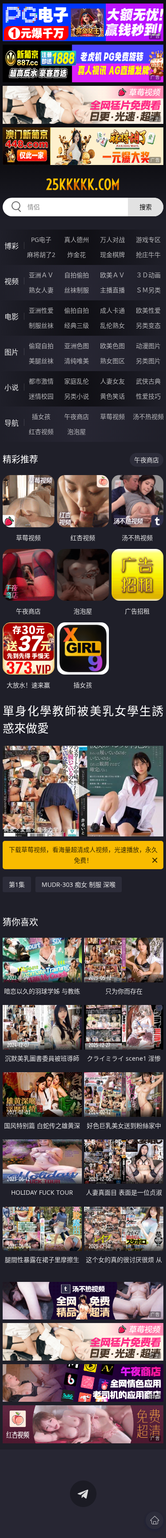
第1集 (17, 884)
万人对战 (112, 239)
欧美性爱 (148, 310)
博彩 (11, 246)
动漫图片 (148, 345)
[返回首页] (154, 1520)
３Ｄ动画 (148, 275)
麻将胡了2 (41, 254)
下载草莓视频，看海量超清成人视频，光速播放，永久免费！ (83, 854)
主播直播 (112, 290)
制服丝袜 (41, 325)
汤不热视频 (148, 416)
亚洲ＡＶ (41, 275)
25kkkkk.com (83, 184)
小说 (11, 387)
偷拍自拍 (76, 310)
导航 (11, 423)
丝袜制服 (76, 290)
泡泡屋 (76, 431)
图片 (11, 352)
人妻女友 (112, 381)
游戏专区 (148, 239)
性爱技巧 (148, 396)
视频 (11, 281)
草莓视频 (112, 416)
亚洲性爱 (41, 310)
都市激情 (41, 381)
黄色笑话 (112, 396)
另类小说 (76, 396)
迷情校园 (41, 396)
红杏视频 (41, 431)
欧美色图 (112, 345)
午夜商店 (76, 416)
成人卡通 (112, 310)
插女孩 (41, 416)
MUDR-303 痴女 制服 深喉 (79, 884)
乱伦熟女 (112, 325)
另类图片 (148, 361)
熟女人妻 (41, 290)
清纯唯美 (76, 361)
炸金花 (76, 254)
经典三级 (76, 325)
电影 (11, 317)
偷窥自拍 (41, 345)
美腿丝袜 (41, 361)
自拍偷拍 (76, 275)
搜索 (145, 207)
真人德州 (76, 239)
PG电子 (41, 239)
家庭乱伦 (76, 381)
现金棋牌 (112, 254)
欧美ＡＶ (112, 275)
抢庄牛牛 (148, 254)
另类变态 (148, 325)
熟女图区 (112, 361)
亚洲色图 (76, 345)
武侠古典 (148, 381)
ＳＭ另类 (148, 290)
